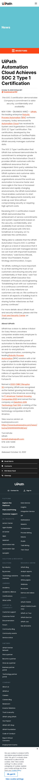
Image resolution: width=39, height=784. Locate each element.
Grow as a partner (8, 663)
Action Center (7, 523)
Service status (7, 638)
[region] (19, 765)
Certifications (7, 596)
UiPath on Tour (26, 613)
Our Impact (6, 721)
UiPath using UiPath (9, 717)
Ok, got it (11, 774)
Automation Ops (8, 549)
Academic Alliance (9, 592)
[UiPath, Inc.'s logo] (19, 484)
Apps (4, 536)
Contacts (7, 466)
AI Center (5, 532)
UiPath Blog (25, 567)
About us (5, 687)
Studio (23, 541)
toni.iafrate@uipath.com (13, 439)
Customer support (9, 514)
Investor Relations (8, 708)
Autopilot (5, 553)
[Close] (37, 748)
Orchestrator (25, 528)
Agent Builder (7, 527)
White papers (25, 580)
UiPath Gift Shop (8, 725)
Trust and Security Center (13, 315)
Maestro (24, 524)
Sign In (29, 490)
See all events (26, 626)
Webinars (24, 584)
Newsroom (6, 704)
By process (6, 571)
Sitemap (6, 476)
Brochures (24, 589)
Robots (23, 537)
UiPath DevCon (26, 617)
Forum (4, 625)
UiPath (33, 111)
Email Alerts (7, 461)
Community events (9, 633)
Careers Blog (7, 700)
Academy (6, 588)
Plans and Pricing (9, 510)
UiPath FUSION (26, 602)
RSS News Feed (9, 471)
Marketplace (25, 520)
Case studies (25, 576)
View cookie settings (15, 779)
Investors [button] (21, 50)
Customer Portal (8, 616)
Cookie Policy (16, 770)
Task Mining (25, 545)
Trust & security (8, 712)
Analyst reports (26, 571)
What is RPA (6, 600)
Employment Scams (9, 745)
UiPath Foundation (9, 729)
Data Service (25, 503)
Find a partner (7, 654)
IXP (22, 516)
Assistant (5, 540)
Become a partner (9, 659)
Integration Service (28, 511)
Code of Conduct (8, 734)
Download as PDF (10, 92)
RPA (23, 117)
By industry (6, 567)
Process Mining (26, 533)
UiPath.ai (5, 691)
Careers (5, 695)
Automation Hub (8, 544)
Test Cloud (25, 550)
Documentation (8, 621)
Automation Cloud (10, 123)
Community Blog (8, 629)
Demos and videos (27, 593)
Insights (23, 507)
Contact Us (15, 490)
